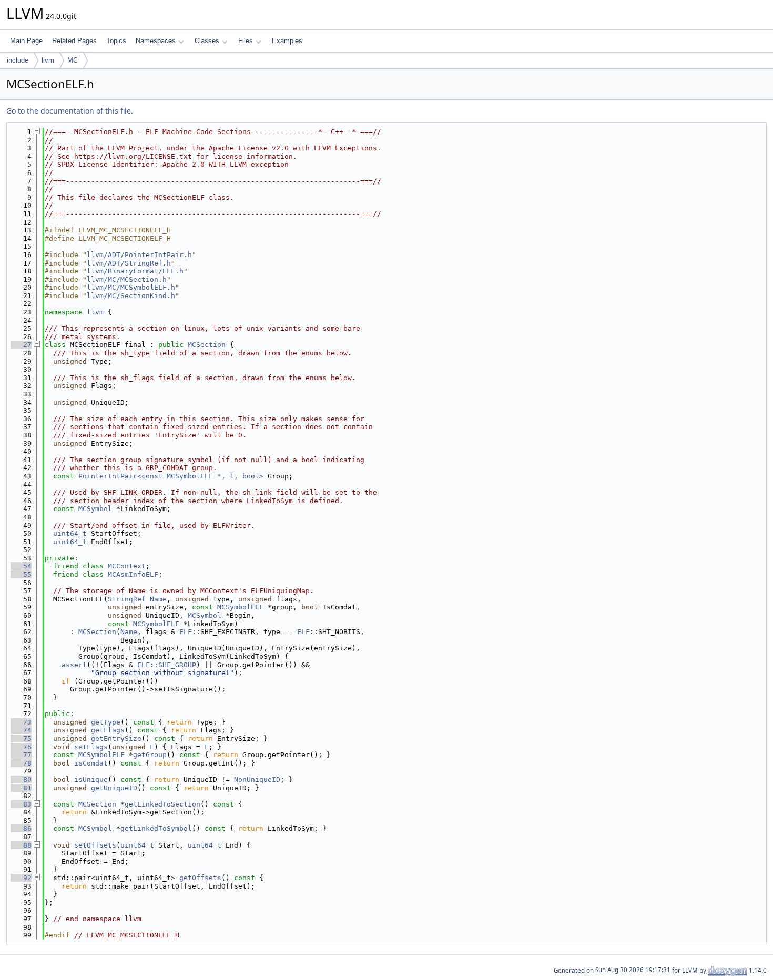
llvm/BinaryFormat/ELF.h (135, 271)
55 (21, 574)
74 (21, 730)
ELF (185, 632)
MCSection (207, 345)
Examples (287, 41)
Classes (207, 41)
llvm (48, 60)
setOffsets (95, 845)
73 (21, 722)
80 (21, 779)
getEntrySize (116, 738)
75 (21, 738)
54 (21, 566)
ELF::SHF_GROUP (166, 665)
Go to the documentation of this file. (69, 111)
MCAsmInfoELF (133, 574)
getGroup (150, 755)
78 (21, 763)
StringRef (127, 599)
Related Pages (74, 41)
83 (21, 804)
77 (21, 755)
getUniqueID (114, 788)
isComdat (91, 763)
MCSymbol (95, 509)
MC (72, 60)
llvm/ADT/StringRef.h (129, 263)
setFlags (91, 747)
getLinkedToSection (162, 804)
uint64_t (70, 533)
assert (74, 665)
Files (245, 41)
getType (105, 722)
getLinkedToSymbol (156, 828)
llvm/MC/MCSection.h (127, 279)
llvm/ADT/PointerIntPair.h (139, 255)
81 (21, 788)
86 (21, 828)
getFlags (108, 730)
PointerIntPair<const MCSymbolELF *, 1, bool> (170, 476)
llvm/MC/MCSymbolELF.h (131, 287)
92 (21, 878)
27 (21, 345)
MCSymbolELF (240, 607)
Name (158, 599)
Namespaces (156, 41)
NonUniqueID (257, 779)
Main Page (26, 41)
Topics (116, 41)
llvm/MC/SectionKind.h (131, 296)
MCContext (127, 566)
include (17, 60)
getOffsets (200, 878)
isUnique (91, 779)
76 (21, 747)
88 (21, 845)
